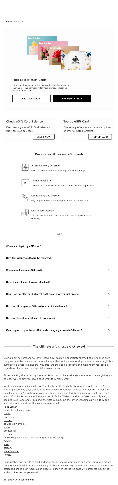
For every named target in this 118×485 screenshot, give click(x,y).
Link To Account (31, 98)
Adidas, (8, 440)
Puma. (7, 454)
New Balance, (11, 451)
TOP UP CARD (100, 137)
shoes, (7, 413)
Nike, (6, 444)
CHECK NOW (44, 137)
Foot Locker (10, 406)
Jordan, (8, 447)
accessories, (10, 417)
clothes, (8, 420)
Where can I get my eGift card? (23, 246)
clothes (8, 434)
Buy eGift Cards (71, 98)
